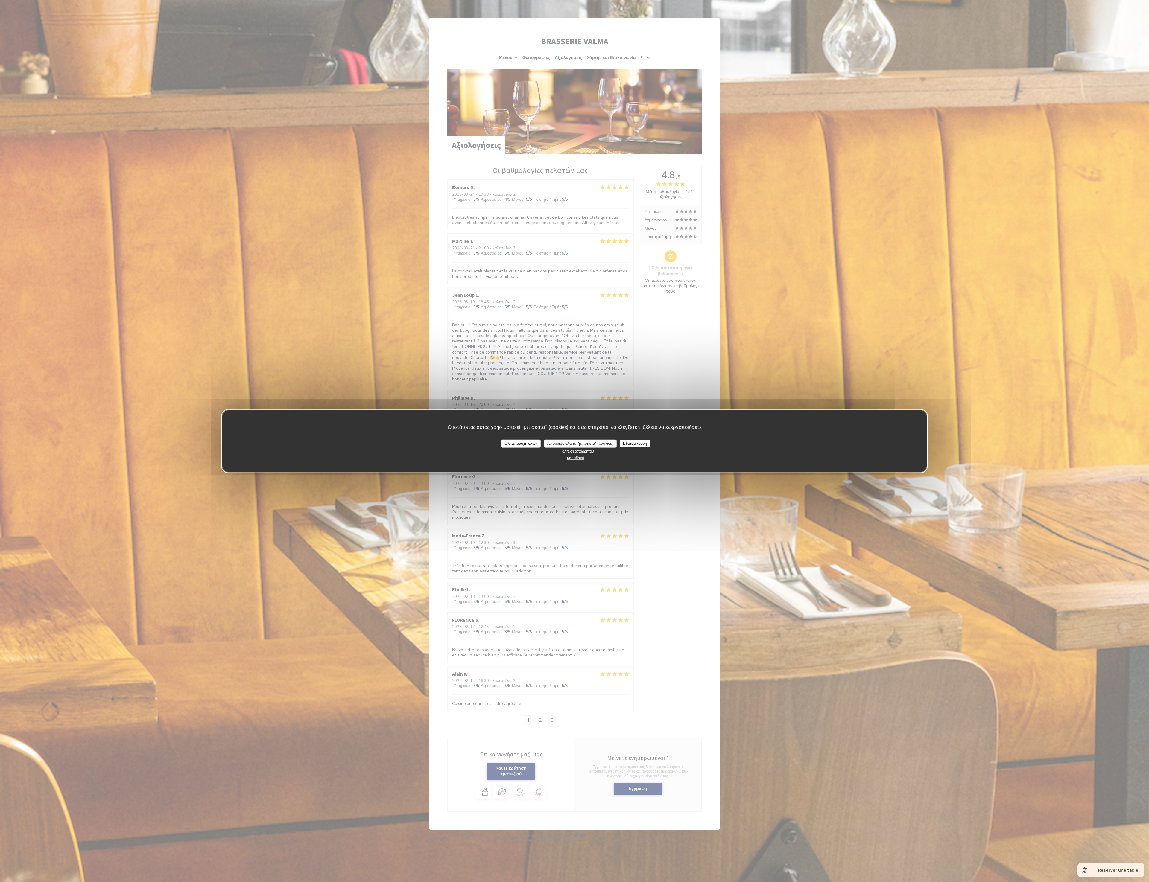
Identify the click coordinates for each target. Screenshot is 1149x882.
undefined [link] (575, 458)
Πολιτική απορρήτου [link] (577, 451)
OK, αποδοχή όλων (520, 443)
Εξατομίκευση (635, 443)
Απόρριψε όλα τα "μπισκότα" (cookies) (580, 443)
